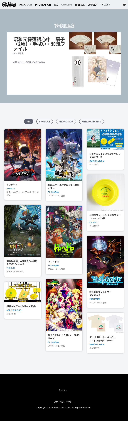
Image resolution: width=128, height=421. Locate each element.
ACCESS (105, 4)
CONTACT (92, 4)
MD (56, 4)
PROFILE (80, 5)
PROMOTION (43, 4)
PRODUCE (25, 4)
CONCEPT (66, 4)
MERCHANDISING (91, 121)
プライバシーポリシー (64, 401)
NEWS (12, 4)
